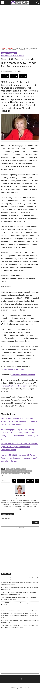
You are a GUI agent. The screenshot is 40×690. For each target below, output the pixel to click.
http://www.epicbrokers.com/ (23, 375)
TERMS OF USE (26, 685)
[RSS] (18, 679)
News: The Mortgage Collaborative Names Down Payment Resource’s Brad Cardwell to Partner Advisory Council (19, 626)
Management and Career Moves (13, 55)
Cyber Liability (19, 469)
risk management (23, 473)
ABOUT (12, 685)
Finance (10, 48)
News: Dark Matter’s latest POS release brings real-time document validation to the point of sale (18, 598)
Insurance (13, 53)
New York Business (8, 473)
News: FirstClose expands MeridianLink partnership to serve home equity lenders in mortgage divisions (18, 593)
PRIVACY (18, 685)
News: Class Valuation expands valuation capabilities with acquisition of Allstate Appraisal (20, 621)
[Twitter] (7, 76)
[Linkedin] (21, 76)
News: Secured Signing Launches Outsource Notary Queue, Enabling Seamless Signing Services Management (19, 578)
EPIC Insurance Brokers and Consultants (16, 471)
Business (10, 469)
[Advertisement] (20, 25)
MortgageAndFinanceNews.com (14, 386)
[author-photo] (20, 489)
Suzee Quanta (7, 71)
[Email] (25, 76)
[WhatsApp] (16, 76)
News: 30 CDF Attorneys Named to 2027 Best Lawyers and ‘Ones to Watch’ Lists (19, 604)
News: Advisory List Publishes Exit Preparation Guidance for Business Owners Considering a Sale (19, 583)
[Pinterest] (12, 76)
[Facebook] (3, 76)
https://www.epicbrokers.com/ (12, 369)
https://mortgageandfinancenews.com (20, 498)
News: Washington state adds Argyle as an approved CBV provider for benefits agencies (19, 588)
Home (3, 48)
